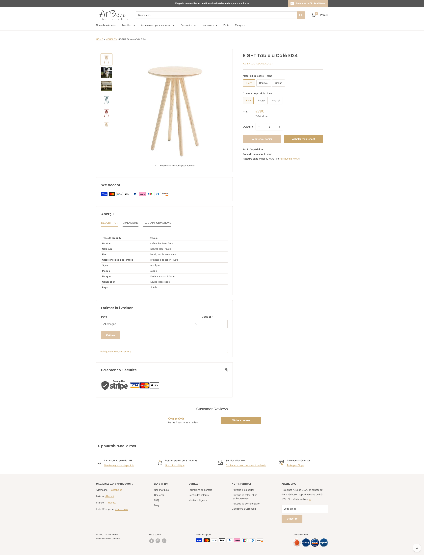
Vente (226, 25)
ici (310, 499)
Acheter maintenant (303, 139)
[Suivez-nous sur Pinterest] (164, 540)
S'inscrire (292, 518)
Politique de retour (289, 158)
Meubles (127, 25)
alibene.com (121, 509)
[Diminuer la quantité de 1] (259, 126)
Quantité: (248, 126)
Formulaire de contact (200, 489)
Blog (156, 505)
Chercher (159, 495)
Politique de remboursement (115, 351)
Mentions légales (197, 500)
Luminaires (208, 25)
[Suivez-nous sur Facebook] (151, 540)
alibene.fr (112, 502)
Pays (104, 316)
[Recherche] (301, 15)
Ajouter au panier (262, 139)
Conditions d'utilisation (244, 508)
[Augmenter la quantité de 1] (279, 126)
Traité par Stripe (295, 465)
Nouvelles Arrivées (106, 25)
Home (99, 39)
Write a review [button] (241, 420)
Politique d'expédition (243, 489)
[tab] (109, 224)
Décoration (186, 25)
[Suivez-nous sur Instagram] (158, 540)
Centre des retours (198, 495)
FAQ (156, 500)
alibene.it (109, 496)
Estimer (110, 335)
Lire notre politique (175, 465)
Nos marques (161, 489)
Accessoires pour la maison (156, 25)
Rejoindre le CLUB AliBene (310, 3)
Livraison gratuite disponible (119, 465)
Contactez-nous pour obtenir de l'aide (246, 465)
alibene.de (116, 489)
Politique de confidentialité (246, 503)
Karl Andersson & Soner (258, 63)
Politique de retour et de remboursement (244, 497)
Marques (240, 25)
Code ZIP (207, 316)
